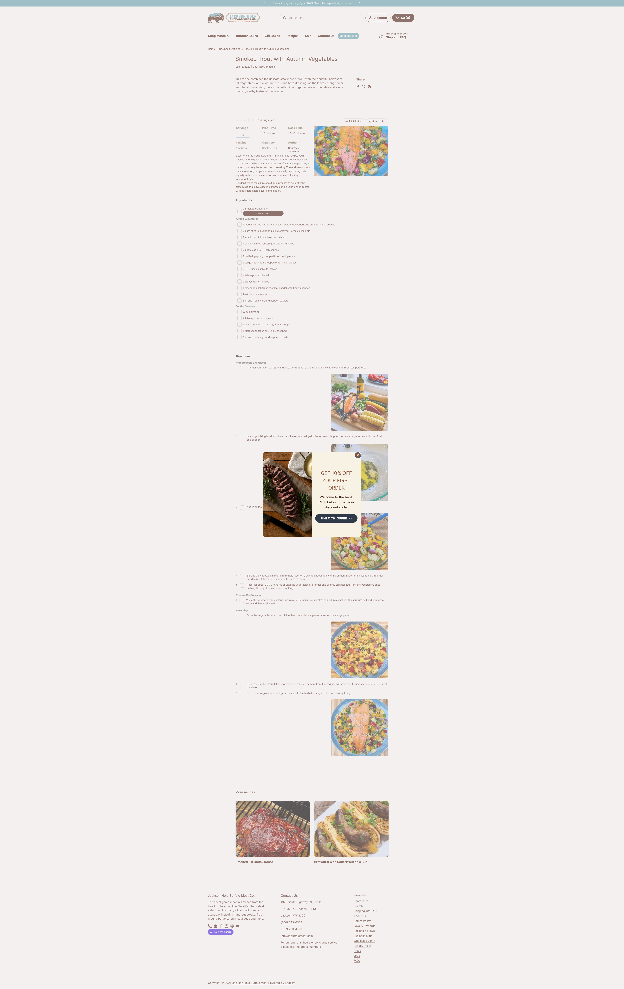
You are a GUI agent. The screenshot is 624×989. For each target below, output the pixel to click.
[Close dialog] (358, 455)
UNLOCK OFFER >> (336, 518)
